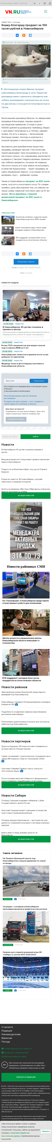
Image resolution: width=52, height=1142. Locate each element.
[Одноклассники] (23, 35)
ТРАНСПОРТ (7, 899)
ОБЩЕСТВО (19, 324)
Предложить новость (26, 262)
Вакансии (6, 1038)
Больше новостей (26, 496)
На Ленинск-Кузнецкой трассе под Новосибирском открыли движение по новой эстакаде (24, 861)
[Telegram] (30, 35)
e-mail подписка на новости (18, 1048)
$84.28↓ (24, 3)
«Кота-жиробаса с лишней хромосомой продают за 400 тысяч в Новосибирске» (21, 197)
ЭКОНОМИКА (8, 945)
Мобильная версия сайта (13, 1056)
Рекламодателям (11, 1034)
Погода (5, 1041)
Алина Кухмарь (23, 42)
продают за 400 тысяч (38, 181)
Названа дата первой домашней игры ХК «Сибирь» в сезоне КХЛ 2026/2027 (22, 953)
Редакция (6, 1030)
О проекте (7, 1027)
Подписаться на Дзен (16, 419)
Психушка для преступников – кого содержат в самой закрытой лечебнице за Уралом (24, 402)
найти (35, 437)
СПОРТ (8, 990)
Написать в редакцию (26, 1077)
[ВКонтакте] (17, 35)
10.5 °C (17, 3)
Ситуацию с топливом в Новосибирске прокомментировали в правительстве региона (25, 907)
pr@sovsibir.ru (35, 1109)
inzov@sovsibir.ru (36, 1107)
